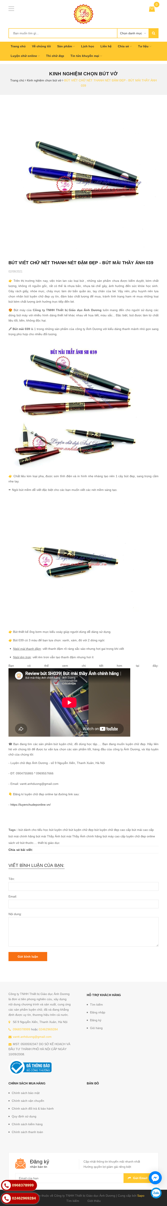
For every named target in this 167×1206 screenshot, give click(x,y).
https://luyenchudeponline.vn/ (30, 804)
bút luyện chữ (58, 829)
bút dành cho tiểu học (33, 829)
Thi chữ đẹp (55, 56)
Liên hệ (106, 46)
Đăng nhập (97, 1012)
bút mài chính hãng (21, 836)
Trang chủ (18, 46)
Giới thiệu (94, 1201)
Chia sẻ (124, 46)
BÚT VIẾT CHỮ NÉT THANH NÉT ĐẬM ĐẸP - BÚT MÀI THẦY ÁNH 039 (80, 262)
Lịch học (87, 46)
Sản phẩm (65, 46)
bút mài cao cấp (143, 829)
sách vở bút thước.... (22, 843)
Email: (12, 896)
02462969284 (48, 1029)
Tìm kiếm (96, 1004)
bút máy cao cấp (114, 836)
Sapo (140, 1195)
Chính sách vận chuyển (28, 1100)
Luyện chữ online (24, 56)
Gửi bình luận (28, 956)
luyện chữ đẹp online (140, 836)
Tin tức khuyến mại (85, 56)
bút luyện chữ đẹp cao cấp (112, 829)
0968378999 (21, 1029)
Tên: (11, 879)
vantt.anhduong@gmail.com (32, 1036)
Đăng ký (95, 1020)
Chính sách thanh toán (27, 1132)
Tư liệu (143, 46)
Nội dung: (15, 914)
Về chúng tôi (41, 46)
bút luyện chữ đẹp (81, 829)
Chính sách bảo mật (26, 1093)
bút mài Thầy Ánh (48, 836)
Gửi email (140, 1178)
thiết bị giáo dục (49, 843)
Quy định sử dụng (24, 1116)
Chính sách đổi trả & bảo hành (33, 1108)
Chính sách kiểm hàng (27, 1124)
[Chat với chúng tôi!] (155, 1177)
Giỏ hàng (96, 1028)
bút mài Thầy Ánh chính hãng (81, 836)
